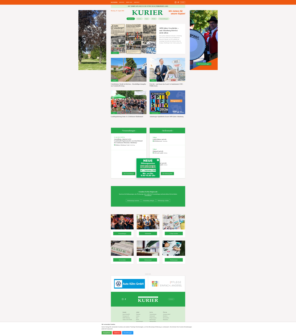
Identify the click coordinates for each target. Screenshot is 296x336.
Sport (146, 18)
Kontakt (137, 2)
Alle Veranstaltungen (129, 173)
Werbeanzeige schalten (163, 200)
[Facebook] (178, 2)
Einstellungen (128, 333)
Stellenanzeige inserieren (133, 200)
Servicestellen (166, 317)
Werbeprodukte (153, 321)
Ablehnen (117, 333)
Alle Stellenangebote (167, 173)
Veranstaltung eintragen (148, 200)
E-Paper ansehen (153, 317)
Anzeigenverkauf (166, 314)
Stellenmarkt (152, 316)
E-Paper (182, 2)
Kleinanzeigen (153, 319)
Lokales (139, 18)
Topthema (130, 18)
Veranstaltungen (163, 18)
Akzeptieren (106, 333)
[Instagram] (175, 2)
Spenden (171, 299)
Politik (154, 18)
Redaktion (165, 316)
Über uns (129, 2)
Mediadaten (165, 319)
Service (121, 2)
